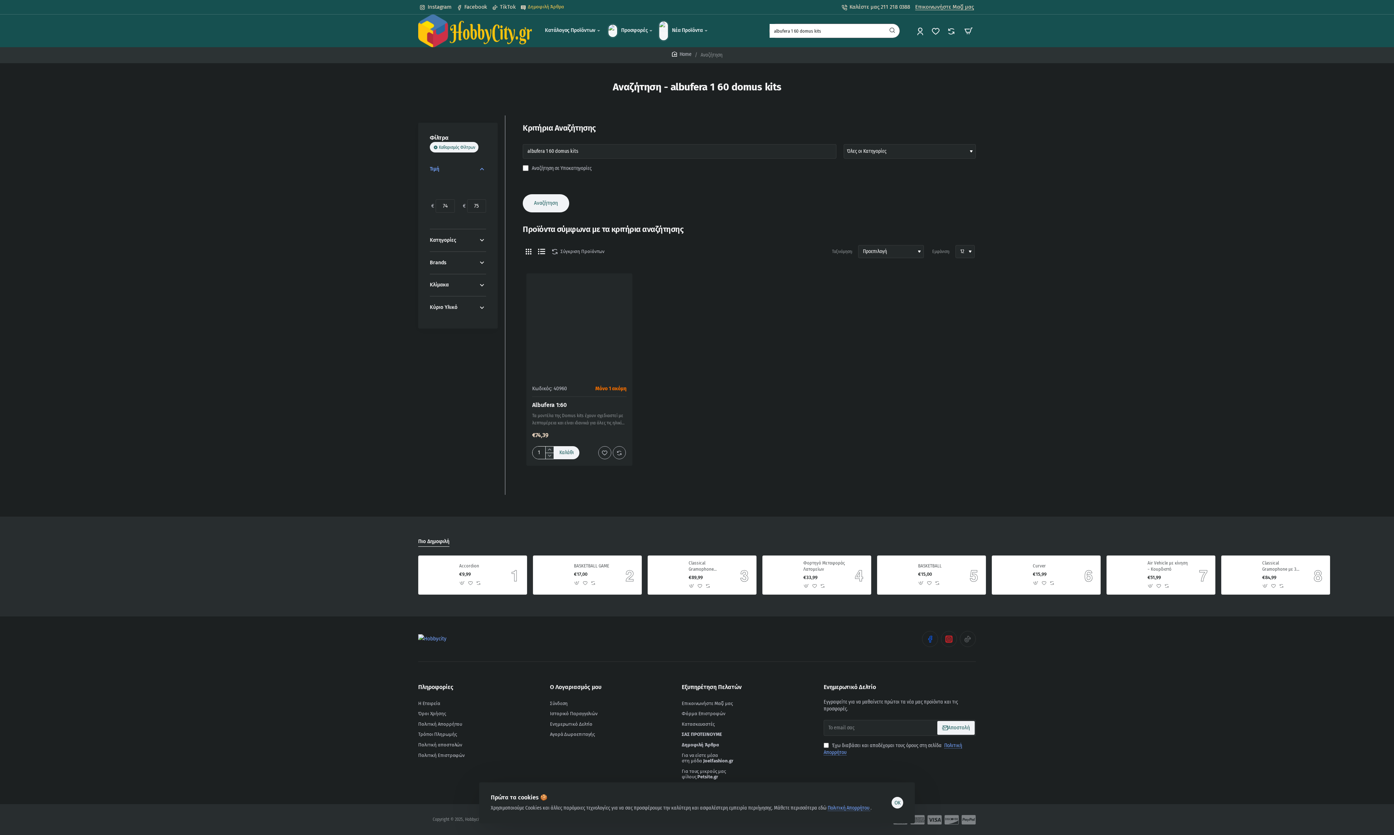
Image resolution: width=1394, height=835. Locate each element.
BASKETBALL (930, 566)
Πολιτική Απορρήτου (849, 808)
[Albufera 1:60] (579, 326)
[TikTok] (968, 639)
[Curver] (1011, 575)
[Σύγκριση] (952, 31)
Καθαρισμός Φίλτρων (457, 147)
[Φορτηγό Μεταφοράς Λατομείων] (782, 575)
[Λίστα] (541, 251)
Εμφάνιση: (941, 251)
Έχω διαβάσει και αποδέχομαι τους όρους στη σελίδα (893, 749)
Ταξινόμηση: (842, 251)
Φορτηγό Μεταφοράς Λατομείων (824, 566)
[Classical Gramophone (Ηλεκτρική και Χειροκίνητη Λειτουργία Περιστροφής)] (667, 575)
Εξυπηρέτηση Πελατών (712, 687)
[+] (549, 450)
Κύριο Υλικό (443, 307)
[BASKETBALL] (896, 575)
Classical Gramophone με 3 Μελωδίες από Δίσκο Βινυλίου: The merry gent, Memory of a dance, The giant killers (1281, 566)
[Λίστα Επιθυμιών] (936, 31)
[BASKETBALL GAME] (552, 575)
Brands (438, 263)
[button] (566, 452)
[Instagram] (949, 639)
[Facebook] (930, 639)
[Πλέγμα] (528, 251)
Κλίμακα (439, 285)
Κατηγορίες (443, 240)
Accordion (469, 566)
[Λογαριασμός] (921, 31)
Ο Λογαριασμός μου (576, 687)
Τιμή (434, 169)
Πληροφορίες (435, 687)
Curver (1039, 566)
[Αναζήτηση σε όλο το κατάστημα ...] (892, 31)
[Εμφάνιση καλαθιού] (968, 31)
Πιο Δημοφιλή (433, 541)
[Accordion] (437, 575)
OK (897, 802)
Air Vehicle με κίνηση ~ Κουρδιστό (1168, 566)
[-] (549, 456)
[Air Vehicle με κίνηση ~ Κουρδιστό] (1126, 575)
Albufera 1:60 (549, 405)
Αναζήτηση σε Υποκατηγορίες (561, 168)
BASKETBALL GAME (591, 566)
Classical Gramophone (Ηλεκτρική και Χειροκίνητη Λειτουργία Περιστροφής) (703, 566)
